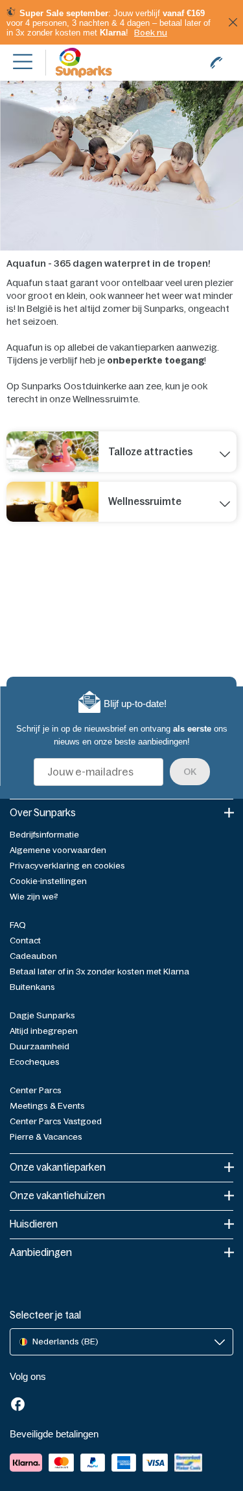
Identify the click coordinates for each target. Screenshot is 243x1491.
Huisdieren (34, 1224)
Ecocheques (35, 1062)
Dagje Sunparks (42, 1015)
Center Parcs (36, 1090)
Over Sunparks (43, 812)
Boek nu (150, 32)
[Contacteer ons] (216, 62)
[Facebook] (18, 1405)
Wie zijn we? (34, 896)
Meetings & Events (47, 1106)
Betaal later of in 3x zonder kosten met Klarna (99, 971)
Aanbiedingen (41, 1252)
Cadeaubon (33, 956)
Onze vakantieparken (58, 1167)
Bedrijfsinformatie (44, 834)
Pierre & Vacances (46, 1137)
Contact (25, 940)
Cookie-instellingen (48, 881)
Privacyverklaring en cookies (67, 865)
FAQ (18, 925)
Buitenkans (32, 987)
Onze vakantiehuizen (57, 1195)
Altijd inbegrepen (44, 1031)
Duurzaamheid (39, 1046)
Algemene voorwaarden (58, 850)
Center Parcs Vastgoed (56, 1121)
